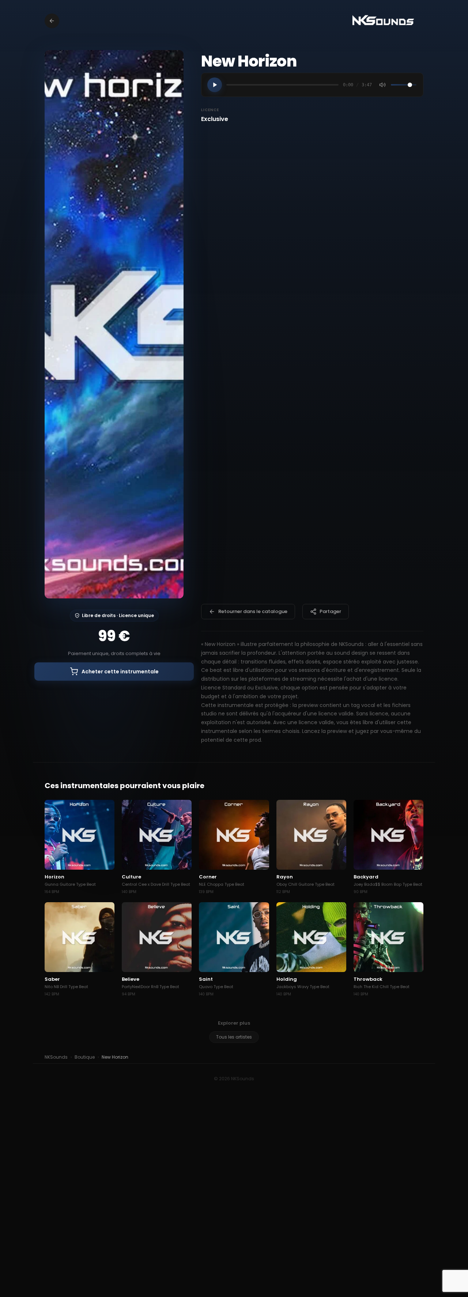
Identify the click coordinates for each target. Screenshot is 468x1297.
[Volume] (382, 85)
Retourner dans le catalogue (252, 611)
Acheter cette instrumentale (120, 671)
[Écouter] (214, 84)
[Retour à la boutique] (52, 21)
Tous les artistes (234, 1037)
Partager (330, 611)
